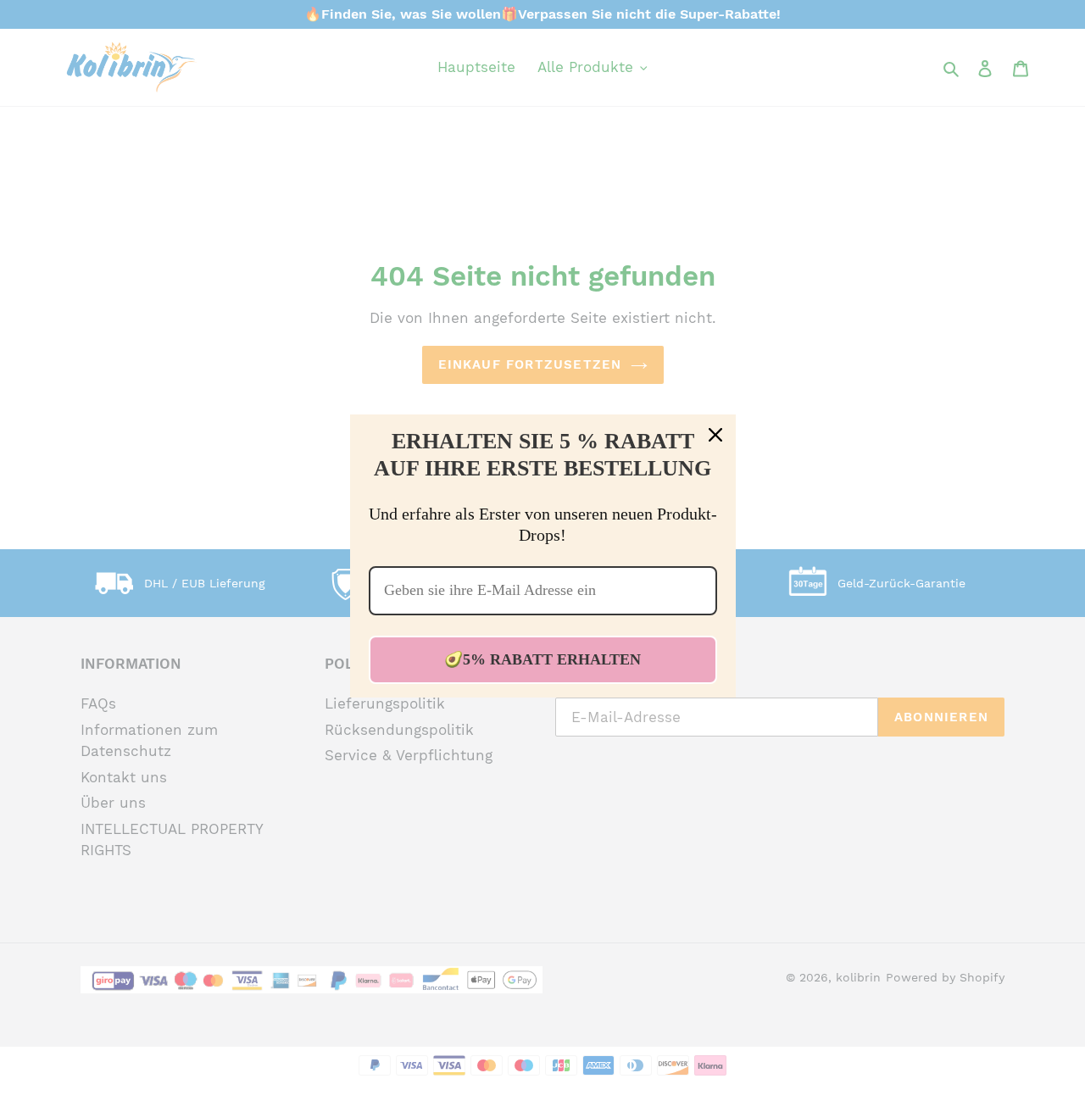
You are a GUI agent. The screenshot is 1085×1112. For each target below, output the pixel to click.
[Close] (715, 434)
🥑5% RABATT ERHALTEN (542, 659)
